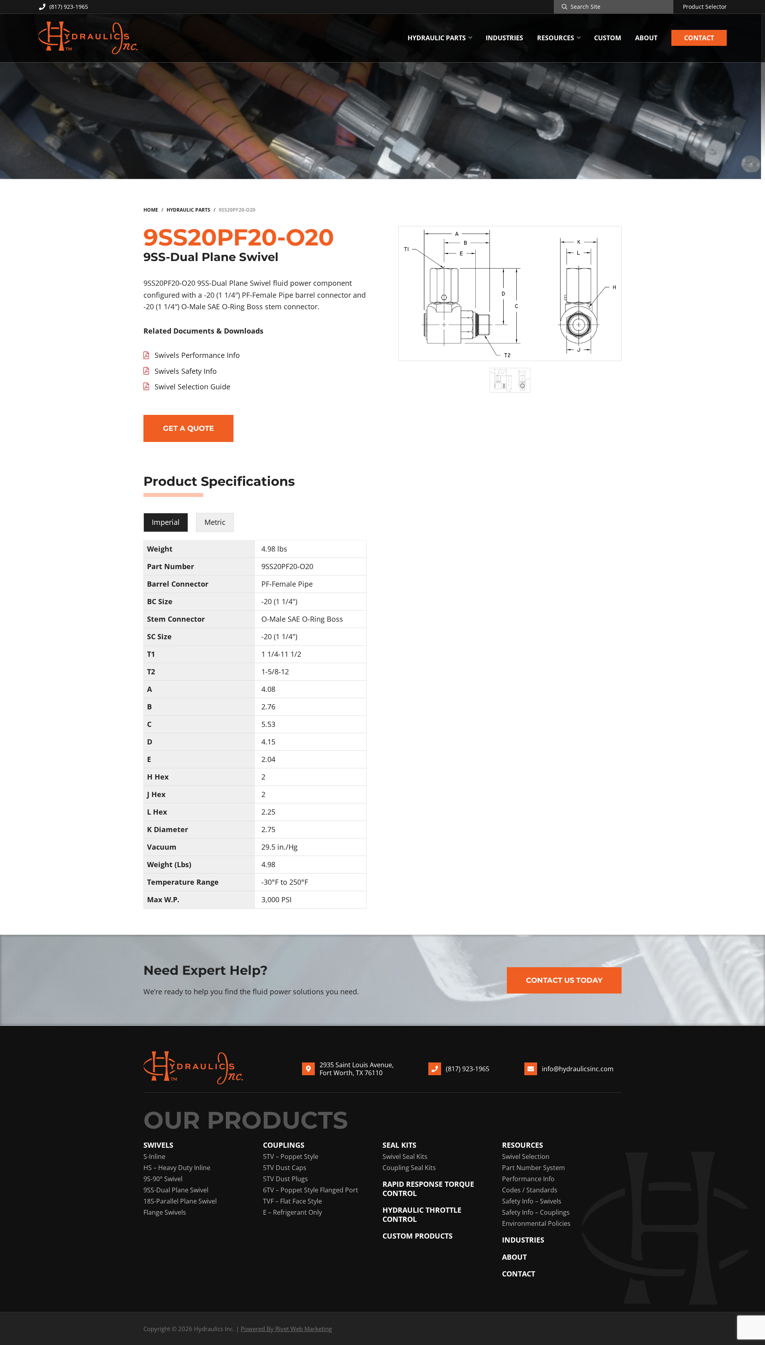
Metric (215, 522)
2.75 (268, 829)
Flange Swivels (164, 1212)
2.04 (268, 759)
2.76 (268, 706)
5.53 (268, 724)
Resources (522, 1145)
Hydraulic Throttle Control (421, 1214)
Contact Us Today (564, 980)
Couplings (283, 1145)
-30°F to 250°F (284, 882)
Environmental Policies (536, 1223)
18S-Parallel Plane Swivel (180, 1201)
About (514, 1257)
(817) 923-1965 (68, 6)
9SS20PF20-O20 (287, 566)
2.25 (268, 812)
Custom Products (417, 1236)
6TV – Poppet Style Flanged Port (310, 1190)
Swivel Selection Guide (192, 386)
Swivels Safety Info (186, 371)
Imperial (166, 522)
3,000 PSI (276, 899)
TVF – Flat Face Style (292, 1201)
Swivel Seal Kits (405, 1156)
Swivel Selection (525, 1156)
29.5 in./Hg (279, 847)
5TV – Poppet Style (290, 1156)
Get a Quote (188, 428)
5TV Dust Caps (284, 1168)
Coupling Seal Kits (409, 1168)
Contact (518, 1273)
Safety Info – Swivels (531, 1201)
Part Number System (533, 1168)
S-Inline (154, 1156)
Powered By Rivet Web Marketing (286, 1329)
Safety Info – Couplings (536, 1212)
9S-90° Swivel (162, 1179)
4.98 (268, 864)
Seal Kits (399, 1145)
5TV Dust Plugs (285, 1179)
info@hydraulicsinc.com (578, 1069)
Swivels (158, 1145)
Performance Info (528, 1179)
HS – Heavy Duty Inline (176, 1168)
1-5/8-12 (275, 671)
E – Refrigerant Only (292, 1212)
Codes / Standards (529, 1190)
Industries (523, 1240)
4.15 (268, 741)
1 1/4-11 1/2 (281, 654)
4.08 (268, 689)
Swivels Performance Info (197, 355)
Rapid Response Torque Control (428, 1189)
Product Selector (705, 6)
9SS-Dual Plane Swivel (175, 1190)
